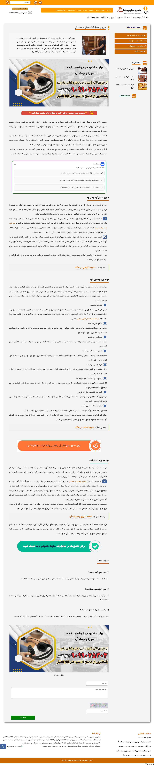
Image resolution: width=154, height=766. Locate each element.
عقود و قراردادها (99, 10)
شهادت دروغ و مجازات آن (81, 516)
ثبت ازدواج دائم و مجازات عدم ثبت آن (136, 755)
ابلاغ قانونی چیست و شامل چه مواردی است (134, 746)
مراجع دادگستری (60, 10)
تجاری (79, 10)
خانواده (109, 10)
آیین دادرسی (71, 10)
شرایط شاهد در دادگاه (84, 427)
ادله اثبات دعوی (124, 17)
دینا (147, 17)
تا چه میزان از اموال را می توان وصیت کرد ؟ (134, 741)
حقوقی (91, 10)
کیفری (85, 10)
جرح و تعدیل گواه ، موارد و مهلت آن (100, 17)
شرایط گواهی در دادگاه (84, 267)
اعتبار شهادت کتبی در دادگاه (125, 69)
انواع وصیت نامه (144, 737)
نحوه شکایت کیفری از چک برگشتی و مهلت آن (134, 750)
